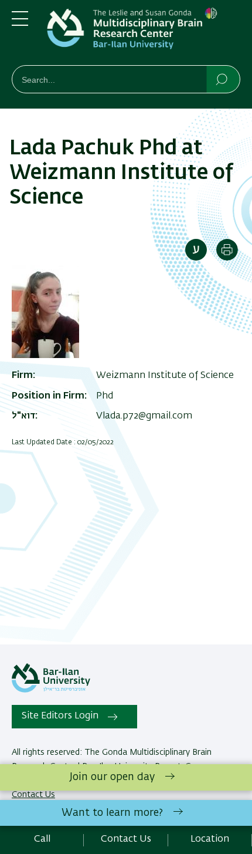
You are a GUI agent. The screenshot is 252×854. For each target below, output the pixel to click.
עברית (196, 250)
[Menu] (20, 23)
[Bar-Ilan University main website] (51, 690)
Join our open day (112, 777)
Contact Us (126, 839)
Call (42, 839)
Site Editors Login (60, 716)
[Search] (222, 79)
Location (209, 839)
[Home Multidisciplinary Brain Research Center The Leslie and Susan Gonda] (143, 35)
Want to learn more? (112, 813)
